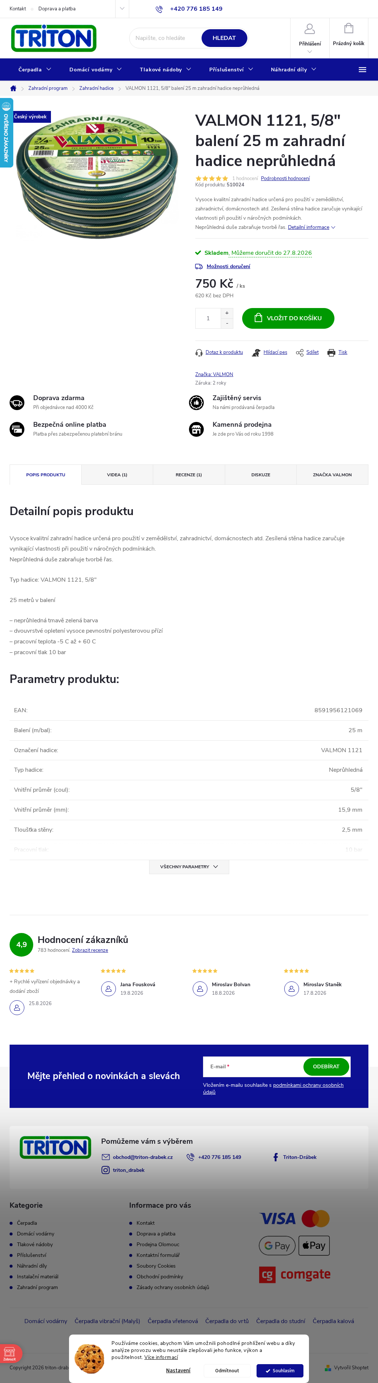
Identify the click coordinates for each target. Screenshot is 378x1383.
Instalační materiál (37, 1277)
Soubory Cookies (156, 1265)
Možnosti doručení (228, 266)
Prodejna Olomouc (158, 1244)
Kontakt (18, 9)
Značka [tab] (332, 475)
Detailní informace (308, 227)
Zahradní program (37, 1288)
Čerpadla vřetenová (173, 1321)
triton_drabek (129, 1170)
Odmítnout (227, 1370)
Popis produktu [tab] (45, 475)
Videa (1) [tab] (117, 475)
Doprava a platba (57, 9)
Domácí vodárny (35, 1234)
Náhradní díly (32, 1266)
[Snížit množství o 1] (227, 323)
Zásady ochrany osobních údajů (173, 1287)
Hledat (224, 38)
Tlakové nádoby (35, 1245)
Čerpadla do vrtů (227, 1321)
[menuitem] (35, 69)
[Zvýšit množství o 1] (227, 313)
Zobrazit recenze (90, 950)
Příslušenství (31, 1255)
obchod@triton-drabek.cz (143, 1157)
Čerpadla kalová (333, 1321)
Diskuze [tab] (260, 475)
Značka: (214, 374)
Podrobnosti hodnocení (285, 179)
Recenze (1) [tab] (189, 475)
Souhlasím (284, 1370)
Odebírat (326, 1066)
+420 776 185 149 (219, 1157)
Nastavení (178, 1370)
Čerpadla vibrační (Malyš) (107, 1321)
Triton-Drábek (300, 1157)
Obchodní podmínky (160, 1276)
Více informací (161, 1357)
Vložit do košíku (294, 318)
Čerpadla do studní (280, 1321)
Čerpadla (27, 1223)
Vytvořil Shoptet (351, 1368)
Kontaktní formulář (158, 1255)
